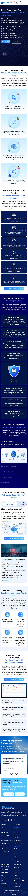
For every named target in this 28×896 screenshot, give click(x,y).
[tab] (14, 443)
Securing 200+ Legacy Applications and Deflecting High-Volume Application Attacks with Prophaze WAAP (12, 565)
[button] (18, 3)
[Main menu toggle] (25, 2)
